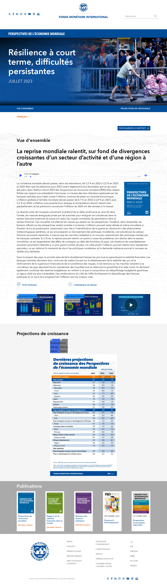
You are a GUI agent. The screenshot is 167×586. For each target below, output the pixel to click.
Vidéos (69, 541)
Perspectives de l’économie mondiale (25, 518)
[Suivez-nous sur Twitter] (9, 14)
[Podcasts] (132, 578)
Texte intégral (29, 285)
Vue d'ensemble (25, 108)
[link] (27, 296)
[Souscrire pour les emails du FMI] (136, 578)
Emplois (99, 554)
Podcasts (71, 546)
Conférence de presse (85, 285)
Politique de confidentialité (102, 543)
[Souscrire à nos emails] (38, 14)
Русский (134, 561)
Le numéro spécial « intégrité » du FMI (104, 565)
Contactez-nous (103, 549)
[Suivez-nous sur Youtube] (29, 14)
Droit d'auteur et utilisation (74, 562)
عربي (131, 541)
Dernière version (25, 525)
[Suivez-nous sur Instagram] (21, 14)
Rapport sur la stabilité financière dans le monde (54, 520)
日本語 (132, 556)
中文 (131, 546)
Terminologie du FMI (104, 559)
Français (134, 551)
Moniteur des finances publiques (81, 518)
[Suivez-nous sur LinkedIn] (17, 14)
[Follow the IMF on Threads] (25, 14)
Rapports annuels (74, 556)
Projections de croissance (135, 108)
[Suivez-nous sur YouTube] (128, 578)
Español (133, 565)
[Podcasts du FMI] (34, 14)
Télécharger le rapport (132, 128)
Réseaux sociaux (74, 551)
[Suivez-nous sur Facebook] (13, 14)
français (22, 117)
